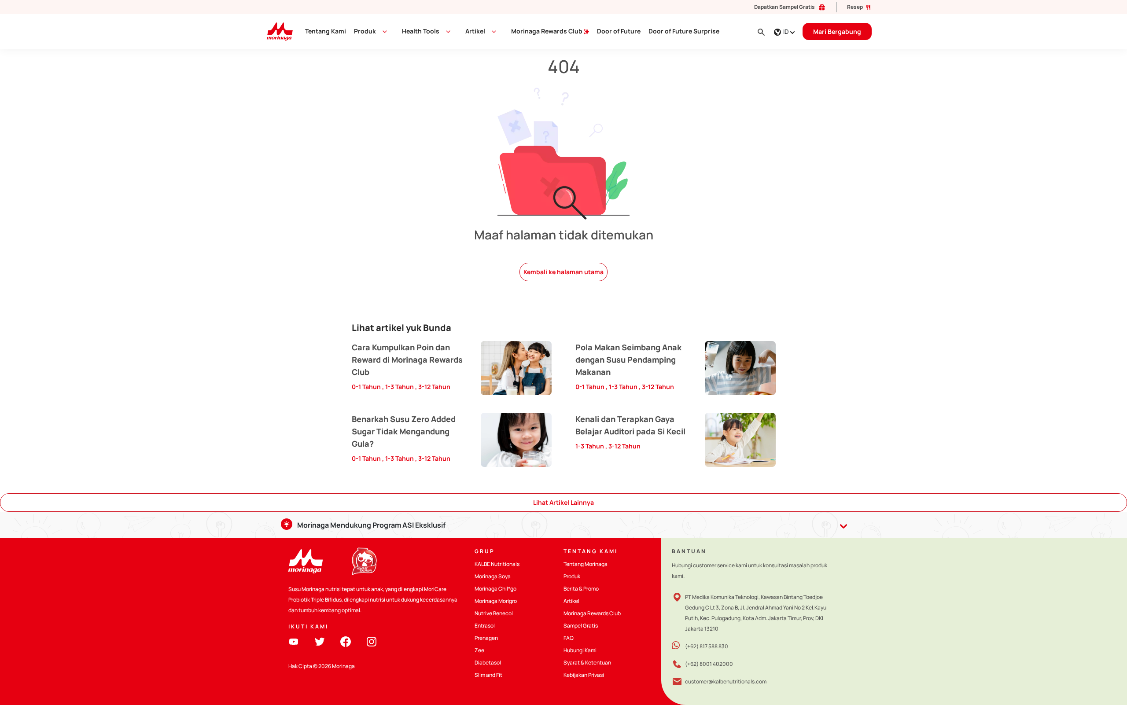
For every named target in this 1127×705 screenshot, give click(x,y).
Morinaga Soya (493, 576)
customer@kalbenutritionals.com (725, 681)
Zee (479, 650)
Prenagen (486, 638)
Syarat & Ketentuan (587, 662)
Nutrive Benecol (494, 613)
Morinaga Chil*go (495, 588)
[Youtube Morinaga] (293, 641)
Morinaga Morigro (496, 601)
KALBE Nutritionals (497, 564)
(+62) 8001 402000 (709, 664)
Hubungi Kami (580, 650)
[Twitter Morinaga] (319, 641)
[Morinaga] (305, 561)
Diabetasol (488, 662)
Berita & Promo (581, 588)
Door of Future (619, 31)
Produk (365, 31)
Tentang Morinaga (586, 564)
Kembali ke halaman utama (563, 272)
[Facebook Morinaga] (345, 641)
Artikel (571, 601)
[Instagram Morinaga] (371, 641)
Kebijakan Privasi (584, 675)
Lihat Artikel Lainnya (563, 502)
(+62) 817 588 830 (706, 646)
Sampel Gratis (581, 625)
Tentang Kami (325, 31)
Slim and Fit (488, 675)
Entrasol (485, 625)
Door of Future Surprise (683, 31)
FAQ (569, 638)
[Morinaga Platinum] (276, 31)
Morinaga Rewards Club (547, 31)
